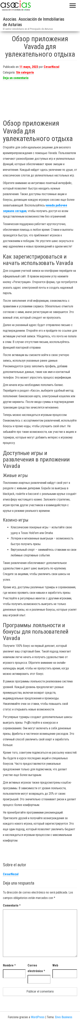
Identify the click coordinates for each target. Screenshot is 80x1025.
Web (55, 965)
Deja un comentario (16, 78)
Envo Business (63, 1017)
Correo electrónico (36, 968)
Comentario (12, 905)
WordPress (37, 1017)
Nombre (9, 965)
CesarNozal (51, 67)
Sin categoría (25, 72)
